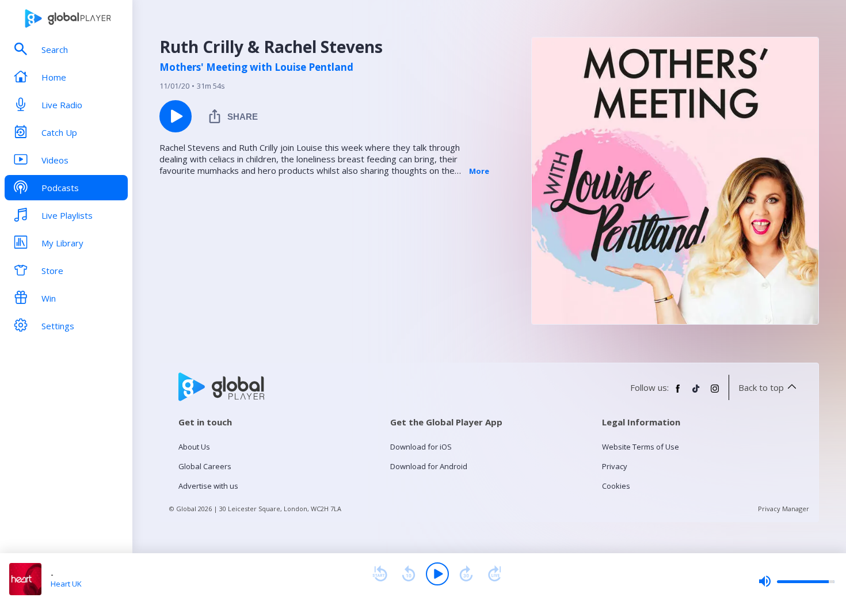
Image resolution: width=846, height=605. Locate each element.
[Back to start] (379, 573)
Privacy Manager (783, 508)
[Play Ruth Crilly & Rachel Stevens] (175, 116)
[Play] (437, 573)
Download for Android (428, 466)
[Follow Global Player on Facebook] (678, 393)
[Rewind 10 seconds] (408, 573)
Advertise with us (208, 486)
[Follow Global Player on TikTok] (696, 393)
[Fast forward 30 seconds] (466, 573)
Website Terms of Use (640, 447)
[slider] (796, 581)
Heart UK (66, 584)
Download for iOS (421, 447)
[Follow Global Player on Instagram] (715, 393)
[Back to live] (494, 573)
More (479, 171)
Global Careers (204, 466)
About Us (194, 447)
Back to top (761, 387)
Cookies (616, 486)
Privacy (614, 466)
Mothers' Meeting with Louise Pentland (256, 67)
